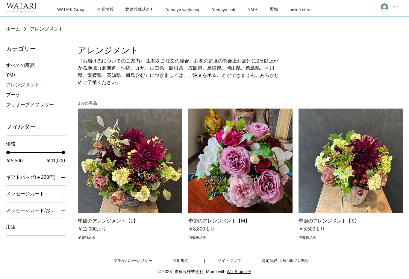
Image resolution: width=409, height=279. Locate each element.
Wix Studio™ (239, 271)
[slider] (8, 152)
